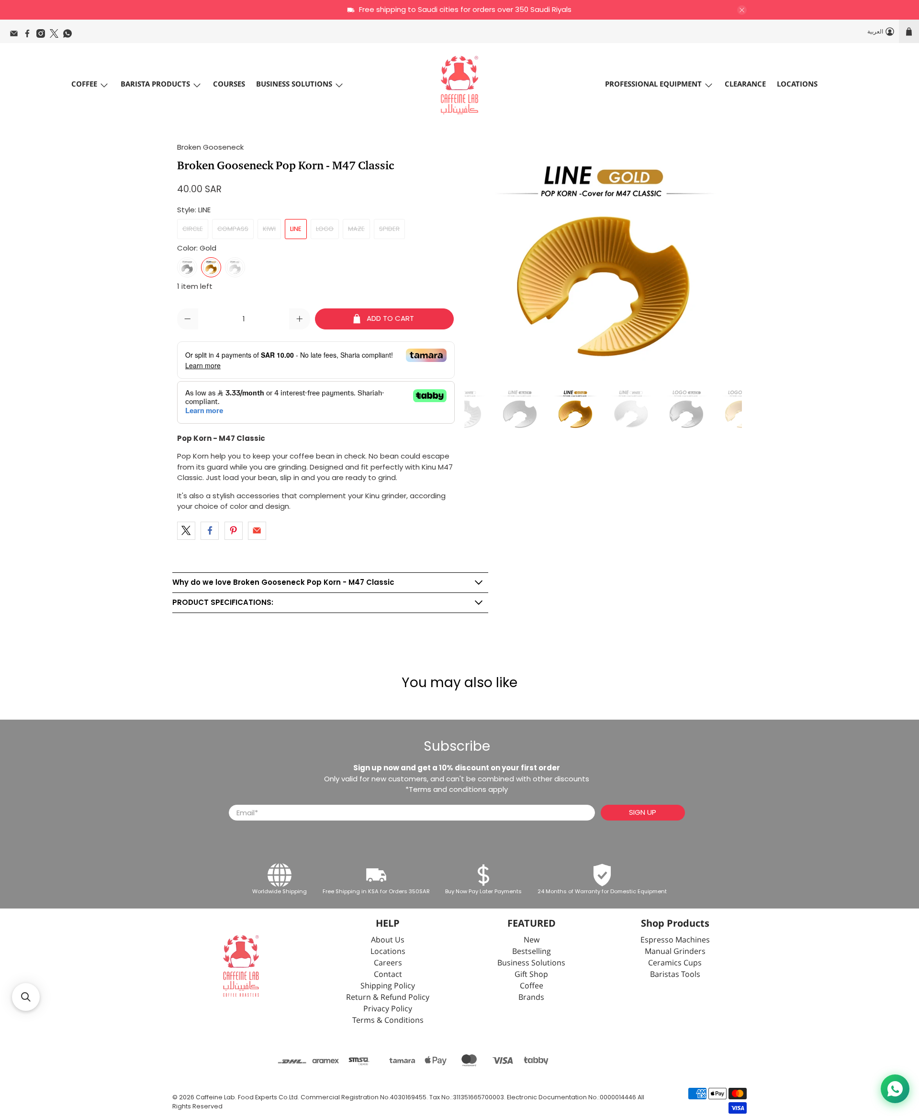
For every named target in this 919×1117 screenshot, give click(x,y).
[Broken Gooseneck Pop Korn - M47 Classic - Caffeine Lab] (603, 259)
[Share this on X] (186, 531)
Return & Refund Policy (387, 998)
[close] (742, 10)
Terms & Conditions (388, 1021)
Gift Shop (531, 975)
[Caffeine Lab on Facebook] (29, 36)
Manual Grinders (675, 952)
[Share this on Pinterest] (233, 531)
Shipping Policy (387, 986)
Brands (531, 998)
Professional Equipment (653, 84)
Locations (797, 84)
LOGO (325, 228)
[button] (26, 997)
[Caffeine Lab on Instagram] (43, 36)
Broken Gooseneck (210, 147)
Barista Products (155, 84)
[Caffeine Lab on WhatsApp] (70, 36)
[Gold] (211, 267)
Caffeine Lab (215, 1097)
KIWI (269, 228)
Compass (232, 228)
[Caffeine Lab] (459, 85)
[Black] (187, 267)
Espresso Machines (675, 940)
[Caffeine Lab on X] (56, 36)
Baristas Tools (675, 975)
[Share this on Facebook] (210, 531)
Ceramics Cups (675, 963)
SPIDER (389, 228)
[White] (235, 267)
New (531, 940)
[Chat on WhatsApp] (895, 1088)
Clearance (745, 84)
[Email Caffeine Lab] (16, 36)
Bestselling (531, 952)
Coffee (84, 84)
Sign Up (642, 812)
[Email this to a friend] (257, 531)
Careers (388, 963)
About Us (387, 940)
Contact (388, 975)
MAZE (356, 228)
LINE (296, 228)
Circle (192, 228)
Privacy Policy (387, 1009)
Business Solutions (294, 84)
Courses (229, 84)
